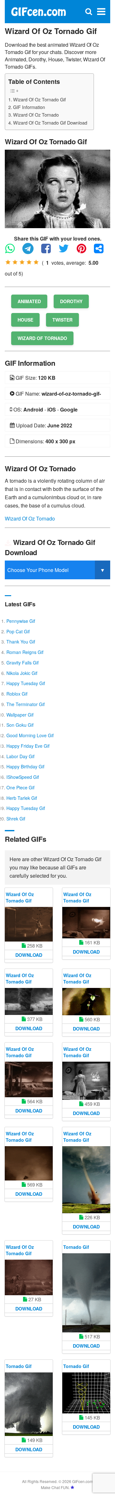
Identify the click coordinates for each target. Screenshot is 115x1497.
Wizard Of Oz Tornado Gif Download (50, 122)
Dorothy (71, 301)
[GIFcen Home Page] (38, 11)
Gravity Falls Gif (22, 662)
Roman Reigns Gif (24, 652)
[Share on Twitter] (66, 251)
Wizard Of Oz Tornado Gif (39, 99)
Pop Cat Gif (18, 631)
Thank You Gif (20, 641)
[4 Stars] (29, 262)
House (25, 319)
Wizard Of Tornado (42, 338)
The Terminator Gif (25, 704)
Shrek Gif (15, 818)
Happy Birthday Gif (25, 766)
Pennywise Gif (20, 621)
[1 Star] (8, 262)
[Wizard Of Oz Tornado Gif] (57, 188)
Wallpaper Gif (20, 714)
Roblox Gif (16, 694)
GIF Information (29, 107)
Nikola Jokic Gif (21, 673)
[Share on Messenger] (102, 251)
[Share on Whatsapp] (13, 251)
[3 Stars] (22, 262)
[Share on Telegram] (31, 251)
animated (29, 301)
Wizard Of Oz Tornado (36, 114)
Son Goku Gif (20, 725)
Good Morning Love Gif (30, 735)
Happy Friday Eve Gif (28, 746)
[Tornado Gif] (86, 1292)
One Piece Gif (20, 787)
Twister (62, 319)
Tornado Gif (76, 1247)
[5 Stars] (36, 262)
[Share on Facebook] (49, 251)
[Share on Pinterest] (85, 251)
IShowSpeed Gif (22, 777)
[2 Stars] (15, 262)
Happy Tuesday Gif (25, 683)
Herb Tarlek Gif (21, 798)
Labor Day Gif (20, 756)
